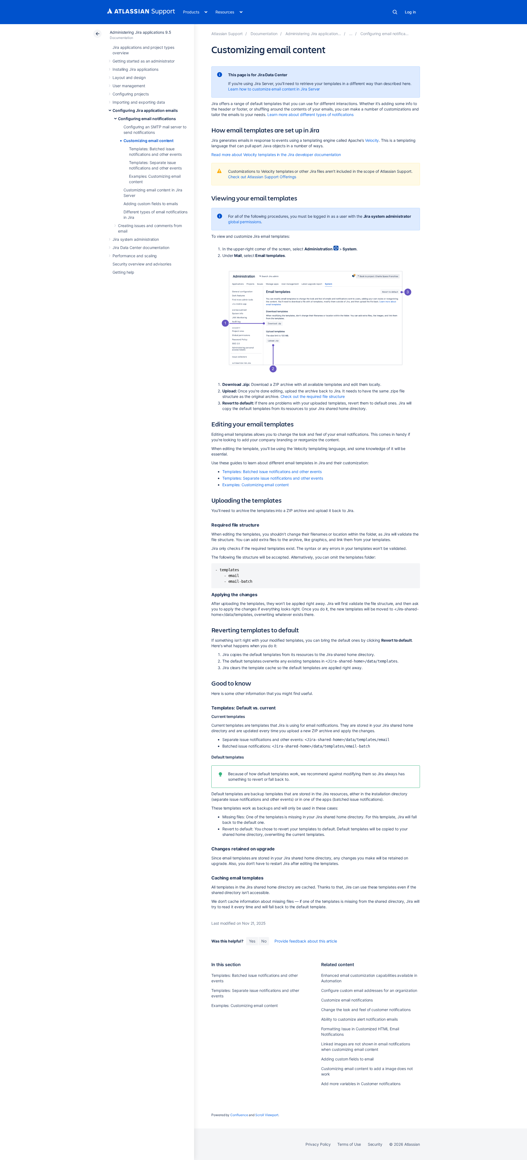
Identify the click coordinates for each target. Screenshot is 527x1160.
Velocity (372, 140)
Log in (410, 12)
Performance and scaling (135, 255)
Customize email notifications (347, 1000)
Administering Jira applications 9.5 (140, 32)
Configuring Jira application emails (145, 110)
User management (129, 85)
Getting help (123, 272)
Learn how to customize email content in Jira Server (274, 89)
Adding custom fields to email (347, 1059)
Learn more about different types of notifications (310, 114)
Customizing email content (148, 140)
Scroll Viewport (266, 1115)
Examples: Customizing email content (255, 484)
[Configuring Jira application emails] (350, 33)
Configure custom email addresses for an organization (369, 990)
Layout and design (129, 77)
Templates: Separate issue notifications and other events (272, 478)
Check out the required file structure (313, 396)
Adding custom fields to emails (151, 203)
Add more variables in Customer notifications (360, 1083)
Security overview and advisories (142, 264)
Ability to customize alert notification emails (359, 1019)
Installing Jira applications (135, 69)
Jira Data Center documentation (141, 247)
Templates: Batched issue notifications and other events (272, 471)
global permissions (244, 221)
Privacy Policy (317, 1144)
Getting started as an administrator (144, 61)
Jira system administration (136, 239)
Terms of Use (349, 1144)
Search (395, 12)
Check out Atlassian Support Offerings (262, 176)
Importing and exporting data (139, 102)
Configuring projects (131, 94)
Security (375, 1144)
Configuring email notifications (147, 118)
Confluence (239, 1115)
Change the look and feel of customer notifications (366, 1009)
